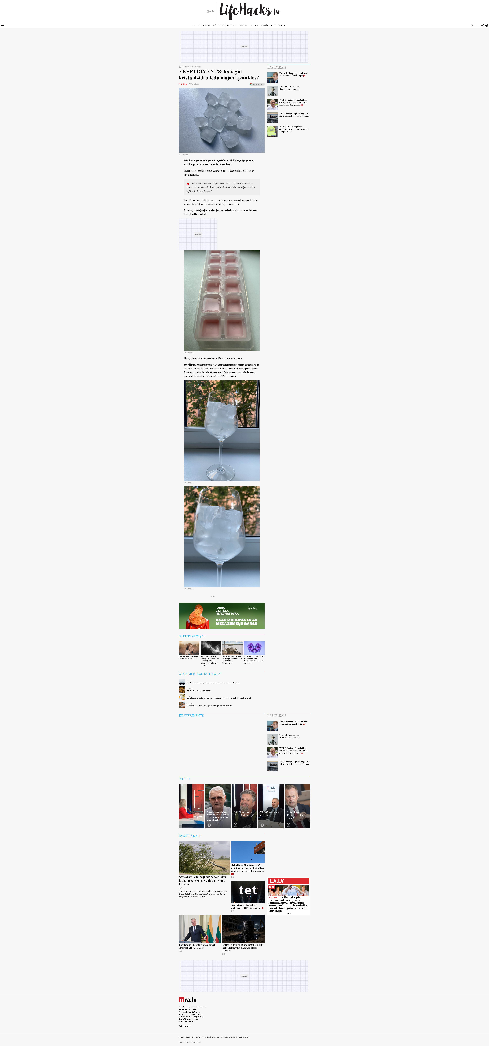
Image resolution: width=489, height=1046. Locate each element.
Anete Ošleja (183, 84)
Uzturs (206, 25)
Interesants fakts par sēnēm (199, 690)
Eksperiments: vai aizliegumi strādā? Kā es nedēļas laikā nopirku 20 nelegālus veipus (210, 661)
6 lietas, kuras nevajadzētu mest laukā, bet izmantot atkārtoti (213, 683)
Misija (192, 1037)
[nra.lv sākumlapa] (210, 11)
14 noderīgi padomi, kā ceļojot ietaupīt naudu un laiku (209, 706)
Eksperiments (278, 25)
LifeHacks (186, 66)
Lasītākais (276, 67)
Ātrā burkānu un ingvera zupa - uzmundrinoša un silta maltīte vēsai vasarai (219, 698)
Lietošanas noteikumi (213, 1037)
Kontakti (247, 1037)
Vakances (241, 1037)
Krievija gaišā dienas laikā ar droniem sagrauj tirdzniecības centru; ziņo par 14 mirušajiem (248, 868)
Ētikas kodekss (233, 1037)
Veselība (244, 25)
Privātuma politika (201, 1037)
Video (185, 779)
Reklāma (187, 1037)
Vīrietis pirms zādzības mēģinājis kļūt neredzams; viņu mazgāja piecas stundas (242, 948)
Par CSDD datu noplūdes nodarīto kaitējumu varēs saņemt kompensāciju (294, 129)
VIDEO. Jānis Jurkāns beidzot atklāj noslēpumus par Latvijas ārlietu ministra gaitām (293, 102)
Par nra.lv (181, 1037)
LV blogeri (232, 25)
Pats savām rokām (260, 25)
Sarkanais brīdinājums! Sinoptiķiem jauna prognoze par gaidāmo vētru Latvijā (203, 881)
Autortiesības (224, 1037)
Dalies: (212, 596)
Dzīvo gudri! (219, 25)
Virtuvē (196, 25)
